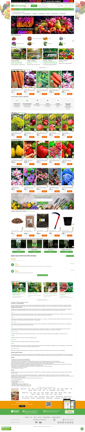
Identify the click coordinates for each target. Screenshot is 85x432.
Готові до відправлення (27, 13)
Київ (29, 388)
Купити (19, 191)
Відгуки (48, 396)
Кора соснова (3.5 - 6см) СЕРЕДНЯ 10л (17, 232)
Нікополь (35, 390)
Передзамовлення (49, 398)
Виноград (33, 9)
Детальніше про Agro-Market (17, 379)
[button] (73, 41)
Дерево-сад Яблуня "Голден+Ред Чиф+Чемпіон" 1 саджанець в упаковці (42, 133)
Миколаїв (30, 390)
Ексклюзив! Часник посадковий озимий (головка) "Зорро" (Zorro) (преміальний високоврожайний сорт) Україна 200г (29, 90)
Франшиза (52, 3)
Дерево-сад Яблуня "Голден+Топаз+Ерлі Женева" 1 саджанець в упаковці (29, 133)
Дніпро (40, 388)
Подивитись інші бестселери (28, 69)
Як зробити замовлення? (40, 398)
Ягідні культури (13, 321)
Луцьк (71, 388)
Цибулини (37, 9)
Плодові (40, 9)
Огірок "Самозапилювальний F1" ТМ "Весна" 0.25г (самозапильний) (42, 90)
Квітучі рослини (62, 13)
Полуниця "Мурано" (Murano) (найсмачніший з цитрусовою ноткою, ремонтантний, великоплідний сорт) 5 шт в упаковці (66, 160)
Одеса (37, 388)
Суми (47, 390)
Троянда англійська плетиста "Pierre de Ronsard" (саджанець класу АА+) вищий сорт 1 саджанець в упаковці (55, 187)
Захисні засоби (13, 339)
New (15, 9)
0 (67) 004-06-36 (34, 412)
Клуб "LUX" (52, 396)
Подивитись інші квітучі (24, 166)
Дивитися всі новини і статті (42, 299)
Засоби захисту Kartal (26, 398)
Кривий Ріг (66, 388)
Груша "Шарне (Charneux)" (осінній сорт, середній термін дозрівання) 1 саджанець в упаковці (17, 160)
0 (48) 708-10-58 (27, 412)
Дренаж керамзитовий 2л (28, 231)
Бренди (69, 398)
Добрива (68, 9)
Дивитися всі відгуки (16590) (42, 275)
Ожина (47, 7)
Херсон (54, 388)
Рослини (65, 9)
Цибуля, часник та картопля (21, 9)
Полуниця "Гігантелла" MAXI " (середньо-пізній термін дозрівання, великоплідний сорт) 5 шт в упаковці (29, 160)
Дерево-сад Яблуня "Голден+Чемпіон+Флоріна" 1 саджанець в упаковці (66, 133)
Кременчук (38, 394)
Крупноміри (61, 9)
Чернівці (69, 392)
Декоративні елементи (15, 348)
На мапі (59, 411)
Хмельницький (52, 390)
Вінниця (62, 388)
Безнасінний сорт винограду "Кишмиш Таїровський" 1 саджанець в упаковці (55, 160)
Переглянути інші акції (20, 47)
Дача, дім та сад (72, 9)
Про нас (26, 396)
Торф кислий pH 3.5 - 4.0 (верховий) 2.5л (42, 232)
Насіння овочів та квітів (17, 13)
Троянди (29, 9)
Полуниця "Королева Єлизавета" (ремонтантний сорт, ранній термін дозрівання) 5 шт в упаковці (42, 160)
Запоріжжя (45, 388)
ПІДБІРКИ (12, 9)
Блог (23, 396)
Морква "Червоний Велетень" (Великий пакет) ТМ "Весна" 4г (54, 90)
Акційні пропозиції (15, 3)
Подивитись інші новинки (21, 112)
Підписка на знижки (59, 396)
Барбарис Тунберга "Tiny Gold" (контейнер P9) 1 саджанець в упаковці (16, 133)
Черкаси (50, 388)
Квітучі (50, 9)
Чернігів (58, 390)
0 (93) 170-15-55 (33, 411)
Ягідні (44, 9)
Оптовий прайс (64, 398)
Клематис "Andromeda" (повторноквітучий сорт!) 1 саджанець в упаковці (66, 90)
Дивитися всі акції (42, 67)
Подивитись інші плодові (25, 139)
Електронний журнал (46, 417)
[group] (18, 290)
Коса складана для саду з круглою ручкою (55, 232)
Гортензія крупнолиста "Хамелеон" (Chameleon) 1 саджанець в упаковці (30, 187)
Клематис (45, 7)
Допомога (33, 398)
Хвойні (57, 9)
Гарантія (35, 396)
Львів (58, 388)
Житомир (62, 390)
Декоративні (54, 9)
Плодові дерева (41, 13)
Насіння (26, 9)
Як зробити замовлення (56, 417)
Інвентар (12, 343)
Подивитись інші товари (31, 211)
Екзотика (46, 9)
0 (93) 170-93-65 (31, 3)
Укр (62, 5)
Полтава (39, 390)
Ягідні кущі (48, 13)
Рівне (44, 390)
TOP (17, 9)
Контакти (31, 396)
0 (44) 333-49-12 (27, 411)
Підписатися (42, 202)
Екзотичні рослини (55, 13)
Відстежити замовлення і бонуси (68, 3)
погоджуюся (37, 204)
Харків (33, 388)
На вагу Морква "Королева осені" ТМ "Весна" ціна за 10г (17, 90)
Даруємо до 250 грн (67, 396)
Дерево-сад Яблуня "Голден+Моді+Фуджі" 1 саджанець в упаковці (54, 133)
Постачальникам (57, 398)
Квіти (12, 326)
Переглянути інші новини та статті (25, 281)
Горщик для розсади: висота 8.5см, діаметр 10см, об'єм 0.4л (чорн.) (67, 232)
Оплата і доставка (58, 3)
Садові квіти (35, 13)
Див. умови (47, 106)
